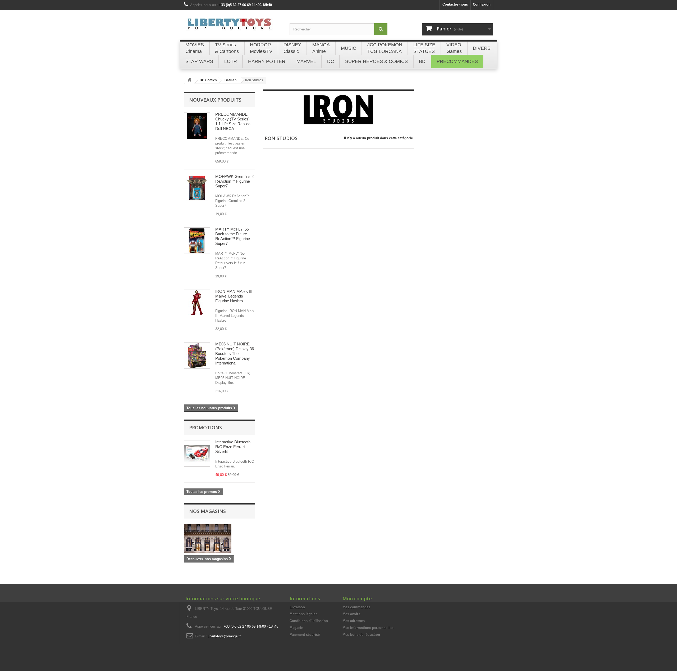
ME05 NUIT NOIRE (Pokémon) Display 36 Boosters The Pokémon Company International (234, 353)
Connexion (482, 4)
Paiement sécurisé (305, 635)
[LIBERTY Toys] (233, 27)
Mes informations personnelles (367, 628)
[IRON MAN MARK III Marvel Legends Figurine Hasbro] (197, 303)
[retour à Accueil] (189, 80)
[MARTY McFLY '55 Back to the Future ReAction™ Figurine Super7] (197, 240)
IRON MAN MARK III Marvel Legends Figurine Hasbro (233, 296)
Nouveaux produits (215, 100)
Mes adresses (353, 621)
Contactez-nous (455, 4)
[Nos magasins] (219, 538)
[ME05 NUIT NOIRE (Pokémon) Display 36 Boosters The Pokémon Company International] (197, 355)
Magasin (296, 628)
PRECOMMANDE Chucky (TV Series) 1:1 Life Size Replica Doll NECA (232, 121)
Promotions (205, 427)
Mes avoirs (351, 614)
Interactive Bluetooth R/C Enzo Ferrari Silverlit (232, 447)
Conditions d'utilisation (309, 621)
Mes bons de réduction (361, 635)
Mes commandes (356, 607)
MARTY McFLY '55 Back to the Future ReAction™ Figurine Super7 (232, 236)
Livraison (297, 607)
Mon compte (357, 598)
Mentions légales (303, 614)
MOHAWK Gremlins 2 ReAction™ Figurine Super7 (234, 181)
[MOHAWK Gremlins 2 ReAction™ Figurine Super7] (197, 188)
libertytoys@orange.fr (224, 636)
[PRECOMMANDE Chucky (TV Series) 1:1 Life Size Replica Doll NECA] (197, 125)
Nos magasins (207, 511)
